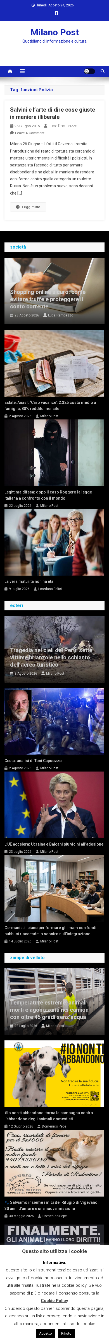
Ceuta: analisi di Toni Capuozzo (33, 760)
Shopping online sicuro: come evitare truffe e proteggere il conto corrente (48, 299)
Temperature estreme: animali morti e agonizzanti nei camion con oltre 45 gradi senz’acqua (49, 1009)
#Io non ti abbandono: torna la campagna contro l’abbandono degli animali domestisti (48, 1116)
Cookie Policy (54, 1300)
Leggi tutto (31, 207)
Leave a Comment (29, 133)
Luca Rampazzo (63, 126)
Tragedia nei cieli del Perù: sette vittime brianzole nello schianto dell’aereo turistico (51, 657)
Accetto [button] (45, 1333)
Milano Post (54, 32)
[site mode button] (89, 71)
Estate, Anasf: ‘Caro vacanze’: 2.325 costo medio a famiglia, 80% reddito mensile (50, 405)
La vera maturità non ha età (28, 581)
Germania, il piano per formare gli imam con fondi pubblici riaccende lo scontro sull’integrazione (50, 930)
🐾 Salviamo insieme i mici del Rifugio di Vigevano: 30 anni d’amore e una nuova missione (51, 1205)
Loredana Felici (50, 589)
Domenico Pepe (54, 1126)
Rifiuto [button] (66, 1333)
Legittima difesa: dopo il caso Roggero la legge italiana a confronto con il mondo (48, 495)
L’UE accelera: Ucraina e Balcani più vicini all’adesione (53, 844)
